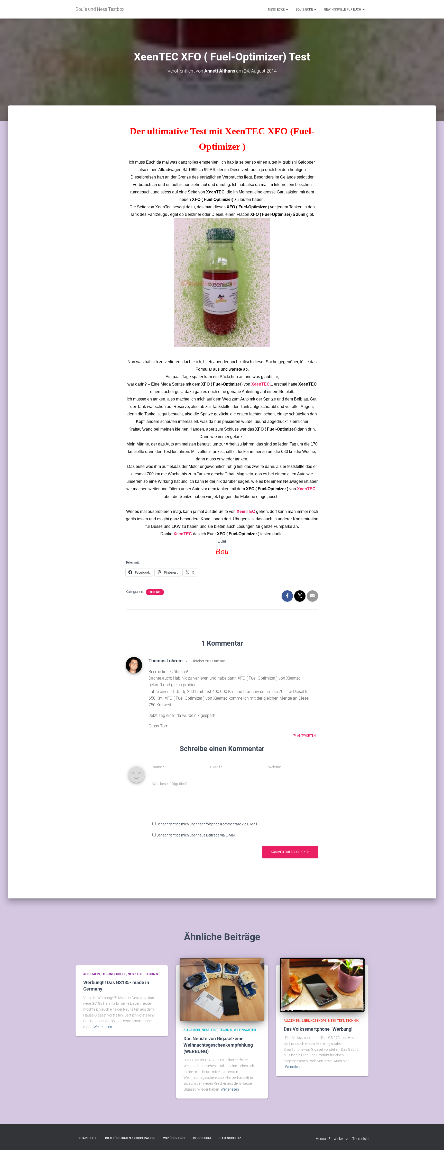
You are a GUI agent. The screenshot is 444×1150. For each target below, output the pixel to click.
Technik (155, 592)
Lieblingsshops (113, 974)
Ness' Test (136, 974)
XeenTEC (215, 192)
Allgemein (91, 974)
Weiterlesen (103, 1027)
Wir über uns (173, 1138)
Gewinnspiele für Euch (343, 9)
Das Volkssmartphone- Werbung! (318, 1029)
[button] (286, 9)
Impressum (202, 1138)
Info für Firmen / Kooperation (130, 1138)
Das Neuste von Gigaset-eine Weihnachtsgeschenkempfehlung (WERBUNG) (218, 1045)
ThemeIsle (360, 1139)
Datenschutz (230, 1138)
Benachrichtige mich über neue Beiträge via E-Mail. (196, 835)
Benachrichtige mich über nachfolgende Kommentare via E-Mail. (207, 824)
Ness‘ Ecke (276, 9)
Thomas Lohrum (166, 660)
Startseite (88, 1138)
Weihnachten (245, 1030)
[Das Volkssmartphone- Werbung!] (322, 984)
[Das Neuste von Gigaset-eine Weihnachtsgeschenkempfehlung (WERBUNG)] (222, 989)
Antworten (306, 735)
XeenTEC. (261, 384)
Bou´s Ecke (305, 9)
